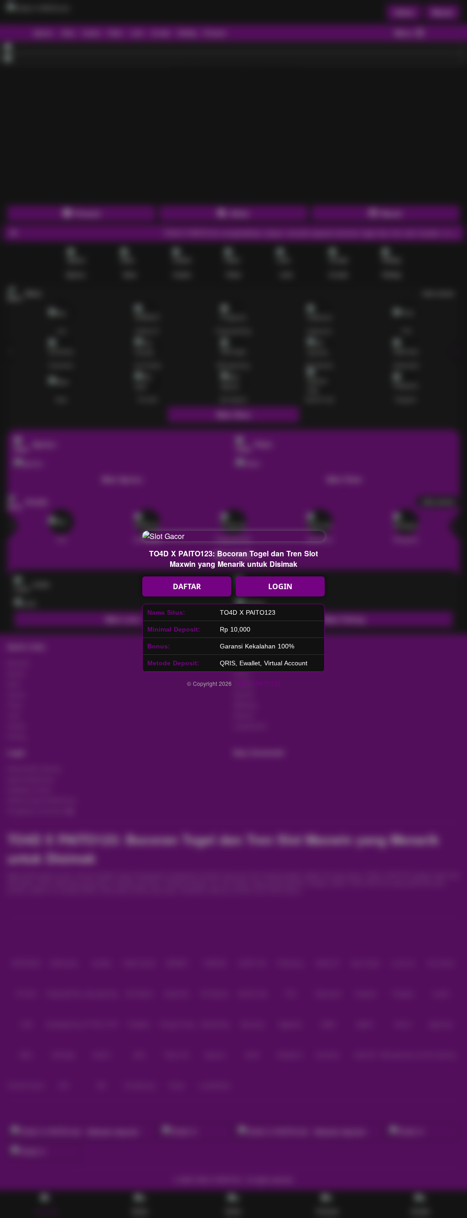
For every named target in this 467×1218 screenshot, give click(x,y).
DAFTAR (187, 586)
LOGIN (280, 586)
